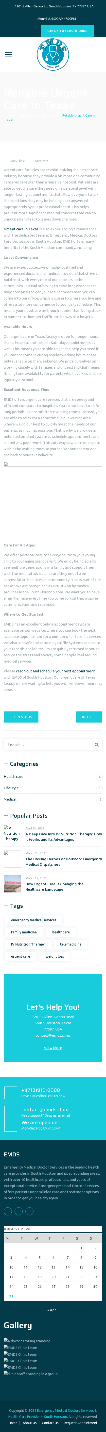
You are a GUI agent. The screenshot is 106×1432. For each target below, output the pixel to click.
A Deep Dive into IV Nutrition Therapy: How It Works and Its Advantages (63, 837)
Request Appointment (80, 1423)
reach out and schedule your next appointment (55, 671)
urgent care (20, 956)
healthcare (61, 932)
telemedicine (70, 944)
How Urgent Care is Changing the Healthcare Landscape (54, 886)
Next (86, 717)
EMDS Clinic (17, 160)
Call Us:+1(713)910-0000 (67, 30)
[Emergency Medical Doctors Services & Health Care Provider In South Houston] (52, 54)
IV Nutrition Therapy (28, 944)
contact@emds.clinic (53, 1035)
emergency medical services (33, 920)
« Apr (51, 1310)
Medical (10, 799)
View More (53, 1048)
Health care (41, 160)
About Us (30, 1423)
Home (12, 115)
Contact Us (50, 1423)
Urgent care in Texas (21, 229)
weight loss (55, 956)
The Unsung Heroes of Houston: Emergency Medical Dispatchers (63, 862)
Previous (23, 717)
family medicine (24, 932)
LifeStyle (11, 788)
